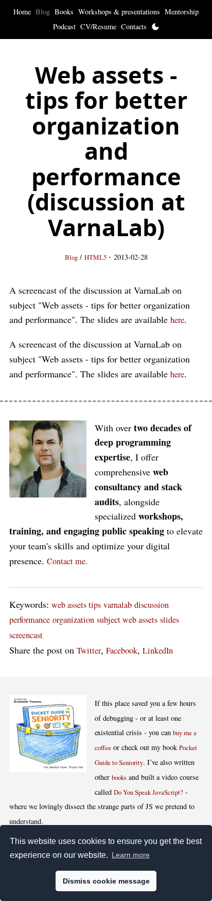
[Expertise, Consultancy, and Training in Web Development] (47, 461)
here (177, 319)
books (119, 777)
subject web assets (127, 619)
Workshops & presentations (119, 11)
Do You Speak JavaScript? (148, 792)
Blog (43, 11)
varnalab (117, 604)
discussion (151, 604)
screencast (26, 635)
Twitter (89, 650)
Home (22, 11)
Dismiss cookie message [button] (106, 881)
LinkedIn (158, 650)
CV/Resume (98, 26)
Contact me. (67, 561)
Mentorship (182, 11)
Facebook (121, 650)
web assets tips (76, 604)
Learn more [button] (131, 855)
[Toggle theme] (155, 27)
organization (73, 619)
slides (169, 619)
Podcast (64, 26)
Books (64, 11)
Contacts (134, 26)
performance (29, 619)
